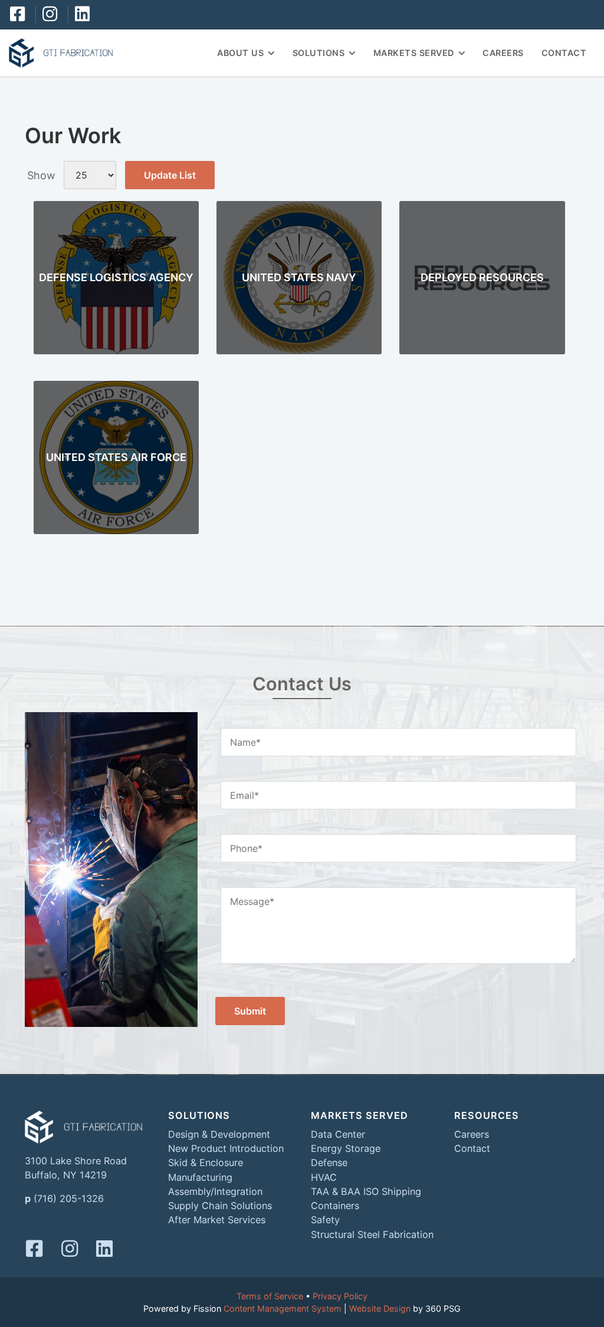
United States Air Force (116, 457)
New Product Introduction (226, 1148)
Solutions (319, 53)
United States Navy (299, 277)
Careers (503, 53)
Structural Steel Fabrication (372, 1234)
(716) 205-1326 (69, 1198)
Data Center (338, 1134)
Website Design (380, 1308)
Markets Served (413, 53)
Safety (325, 1220)
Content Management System (283, 1308)
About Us (240, 53)
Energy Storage (345, 1148)
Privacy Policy (340, 1296)
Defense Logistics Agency (116, 277)
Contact (564, 53)
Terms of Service (270, 1296)
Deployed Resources (482, 277)
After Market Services (216, 1220)
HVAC (324, 1177)
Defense (329, 1162)
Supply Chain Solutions (220, 1205)
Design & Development (219, 1134)
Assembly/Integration (215, 1191)
